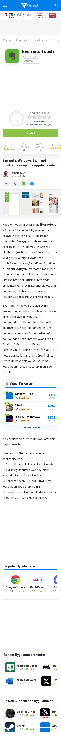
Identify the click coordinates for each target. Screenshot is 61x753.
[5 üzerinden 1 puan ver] (29, 117)
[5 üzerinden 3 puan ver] (39, 117)
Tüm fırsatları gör (30, 427)
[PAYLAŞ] (7, 186)
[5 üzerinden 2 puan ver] (34, 117)
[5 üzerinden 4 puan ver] (44, 117)
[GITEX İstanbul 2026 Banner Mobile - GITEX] (30, 15)
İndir (30, 133)
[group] (30, 204)
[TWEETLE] (15, 186)
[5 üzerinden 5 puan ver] (49, 117)
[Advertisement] (30, 87)
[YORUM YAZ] (32, 186)
